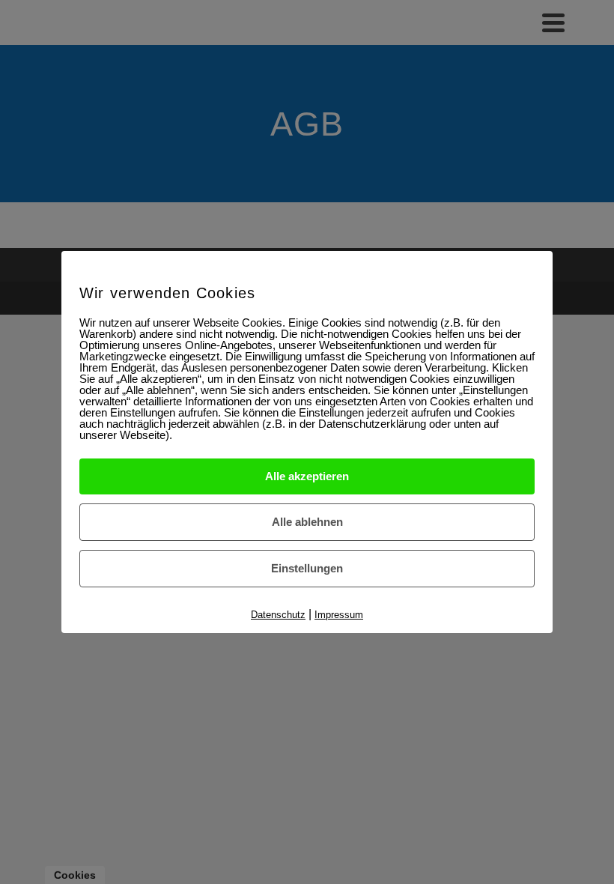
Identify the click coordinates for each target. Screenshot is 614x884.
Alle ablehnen (307, 521)
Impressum (338, 614)
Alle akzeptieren (307, 476)
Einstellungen (307, 568)
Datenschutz (278, 614)
